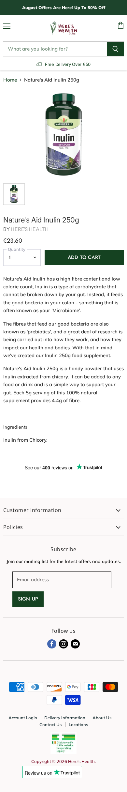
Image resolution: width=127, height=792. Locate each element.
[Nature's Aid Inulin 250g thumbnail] (14, 194)
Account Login (22, 717)
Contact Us (50, 724)
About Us (101, 717)
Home (10, 80)
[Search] (115, 48)
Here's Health (30, 229)
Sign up (28, 598)
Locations (78, 724)
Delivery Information (64, 717)
